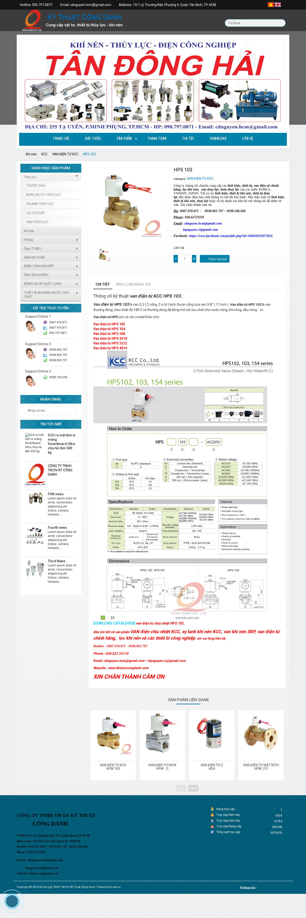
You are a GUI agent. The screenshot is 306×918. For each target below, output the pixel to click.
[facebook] (266, 887)
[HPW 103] (113, 733)
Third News (57, 561)
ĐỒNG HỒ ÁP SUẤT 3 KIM (42, 284)
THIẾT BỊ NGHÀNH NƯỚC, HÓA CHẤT (47, 294)
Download (218, 138)
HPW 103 (113, 769)
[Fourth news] (35, 535)
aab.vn (117, 887)
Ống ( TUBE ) (33, 248)
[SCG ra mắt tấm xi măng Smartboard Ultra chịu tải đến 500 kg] (35, 443)
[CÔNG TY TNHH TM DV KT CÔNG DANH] (35, 474)
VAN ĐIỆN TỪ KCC (65, 154)
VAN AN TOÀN (34, 257)
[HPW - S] (162, 733)
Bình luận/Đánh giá (133, 284)
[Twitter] (260, 887)
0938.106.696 (58, 377)
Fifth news (56, 494)
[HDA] (212, 733)
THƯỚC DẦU (35, 185)
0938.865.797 (58, 360)
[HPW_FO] (261, 733)
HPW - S (162, 769)
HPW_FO (261, 769)
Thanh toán (157, 138)
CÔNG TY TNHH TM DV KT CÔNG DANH (60, 470)
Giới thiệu (93, 138)
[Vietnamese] (271, 4)
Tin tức (188, 138)
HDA (211, 769)
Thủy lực (30, 177)
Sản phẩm (124, 138)
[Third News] (35, 568)
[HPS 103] (103, 254)
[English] (278, 4)
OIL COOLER (35, 213)
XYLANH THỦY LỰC (40, 204)
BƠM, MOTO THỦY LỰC (43, 195)
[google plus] (272, 887)
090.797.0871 (58, 333)
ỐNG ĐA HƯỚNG (36, 275)
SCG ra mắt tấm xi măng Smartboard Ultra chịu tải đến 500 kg (61, 443)
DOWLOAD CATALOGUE (114, 623)
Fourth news (57, 527)
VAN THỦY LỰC (37, 222)
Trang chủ (61, 138)
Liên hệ (247, 138)
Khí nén (31, 154)
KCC (44, 154)
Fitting (28, 240)
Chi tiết (103, 284)
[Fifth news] (35, 498)
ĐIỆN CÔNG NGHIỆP (39, 266)
